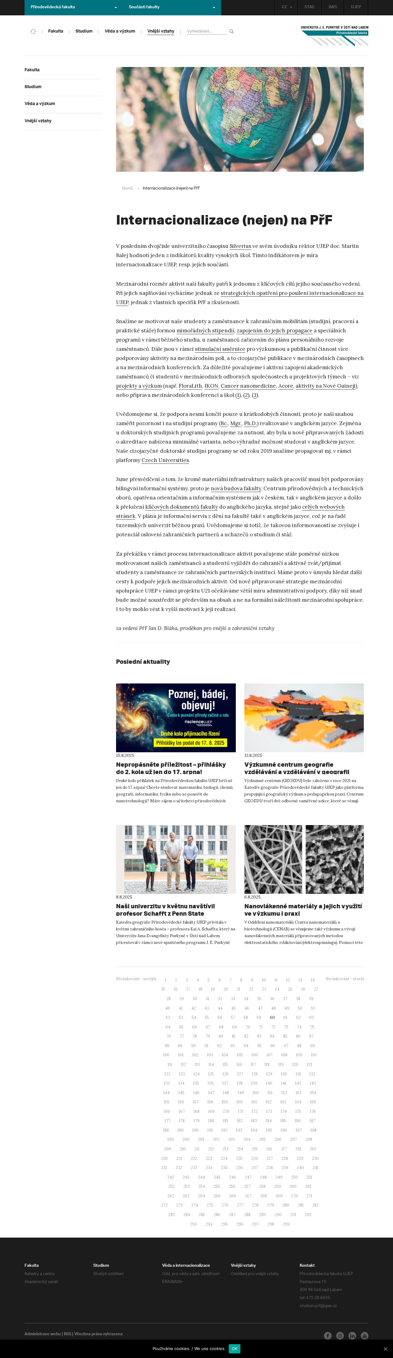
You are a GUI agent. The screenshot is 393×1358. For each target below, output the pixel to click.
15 (163, 989)
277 (240, 1205)
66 (194, 1027)
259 (277, 1186)
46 (246, 1008)
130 (284, 1074)
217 (284, 1149)
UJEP (356, 8)
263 (186, 1196)
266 (232, 1196)
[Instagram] (340, 1336)
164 (298, 1102)
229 (300, 1158)
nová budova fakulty (236, 488)
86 (298, 1036)
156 (181, 1102)
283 (171, 1214)
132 (312, 1074)
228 (285, 1158)
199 (170, 1139)
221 (179, 1158)
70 (248, 1027)
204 (247, 1139)
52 (168, 1017)
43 (206, 1008)
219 (313, 1149)
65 (181, 1027)
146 (196, 1092)
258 (262, 1186)
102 (195, 1055)
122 (167, 1074)
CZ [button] (284, 8)
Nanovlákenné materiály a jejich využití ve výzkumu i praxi (303, 909)
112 (183, 1064)
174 (284, 1111)
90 (193, 1045)
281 (301, 1205)
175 (298, 1111)
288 (247, 1214)
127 (240, 1074)
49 (286, 1008)
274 (194, 1205)
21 (238, 989)
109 (299, 1055)
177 (167, 1120)
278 (255, 1205)
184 (269, 1120)
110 (314, 1055)
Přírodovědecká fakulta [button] (53, 8)
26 (303, 989)
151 (270, 1092)
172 (255, 1111)
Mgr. (236, 423)
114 (211, 1064)
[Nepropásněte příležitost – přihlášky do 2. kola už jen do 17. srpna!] (176, 717)
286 (217, 1214)
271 (309, 1196)
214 (240, 1149)
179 (196, 1120)
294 (208, 1224)
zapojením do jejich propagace (275, 330)
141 (283, 1083)
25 (290, 989)
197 (299, 1130)
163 (283, 1102)
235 (224, 1167)
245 (217, 1177)
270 (294, 1196)
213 (225, 1149)
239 (285, 1167)
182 (240, 1120)
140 (269, 1083)
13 (300, 980)
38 (298, 998)
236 (239, 1167)
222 (194, 1158)
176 (313, 1111)
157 (196, 1102)
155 (166, 1102)
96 (272, 1045)
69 (234, 1027)
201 (201, 1139)
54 (194, 1017)
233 (194, 1167)
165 (313, 1102)
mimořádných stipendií (205, 330)
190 (195, 1130)
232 (179, 1167)
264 (201, 1196)
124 (196, 1074)
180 (211, 1120)
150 (256, 1092)
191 (210, 1130)
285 (202, 1214)
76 (168, 1036)
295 (224, 1224)
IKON (211, 385)
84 (272, 1036)
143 (313, 1083)
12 (288, 980)
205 (262, 1139)
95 (259, 1045)
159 (225, 1102)
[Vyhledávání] (232, 31)
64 (167, 1027)
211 (197, 1149)
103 (210, 1055)
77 (182, 1036)
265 (217, 1196)
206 (278, 1139)
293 (193, 1224)
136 (211, 1083)
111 (170, 1064)
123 (182, 1074)
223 (209, 1158)
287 (232, 1214)
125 (211, 1074)
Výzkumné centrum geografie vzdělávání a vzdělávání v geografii (296, 768)
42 (193, 1008)
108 (284, 1055)
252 (171, 1186)
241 (316, 1167)
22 (251, 989)
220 (164, 1158)
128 (255, 1074)
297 (255, 1224)
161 (254, 1102)
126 (226, 1074)
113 (197, 1064)
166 (167, 1111)
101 (181, 1055)
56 (220, 1017)
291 (293, 1214)
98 (299, 1045)
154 (313, 1092)
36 (272, 998)
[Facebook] (328, 1336)
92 (219, 1045)
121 (309, 1064)
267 (248, 1196)
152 (284, 1092)
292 (308, 1214)
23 (264, 989)
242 (170, 1177)
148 (226, 1092)
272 (164, 1205)
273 (179, 1205)
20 (226, 989)
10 (264, 980)
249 (278, 1177)
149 (241, 1092)
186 (298, 1120)
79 (207, 1036)
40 (167, 1008)
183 (254, 1120)
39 (311, 998)
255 (217, 1186)
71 (261, 1027)
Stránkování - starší (345, 978)
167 (182, 1111)
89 (180, 1045)
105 (240, 1055)
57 (233, 1017)
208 (308, 1139)
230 (315, 1158)
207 (293, 1139)
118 (267, 1064)
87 (311, 1036)
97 (286, 1045)
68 (221, 1027)
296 (239, 1224)
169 (211, 1111)
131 (298, 1074)
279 (270, 1205)
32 (220, 998)
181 (225, 1120)
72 (273, 1027)
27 (316, 989)
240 (300, 1167)
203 (231, 1139)
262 (170, 1196)
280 (285, 1205)
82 (246, 1036)
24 (277, 989)
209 (167, 1149)
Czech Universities (165, 460)
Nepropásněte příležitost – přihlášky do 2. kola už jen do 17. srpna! (171, 768)
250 (294, 1177)
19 (213, 989)
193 (239, 1130)
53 (181, 1017)
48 (273, 1008)
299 (286, 1224)
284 (186, 1214)
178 (182, 1120)
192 (224, 1130)
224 (224, 1158)
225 (239, 1158)
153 (299, 1092)
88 (167, 1045)
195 (269, 1130)
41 (181, 1008)
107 (270, 1055)
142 (298, 1083)
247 (248, 1177)
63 (311, 1017)
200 (185, 1139)
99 (312, 1045)
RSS (67, 1335)
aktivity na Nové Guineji (326, 385)
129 (269, 1074)
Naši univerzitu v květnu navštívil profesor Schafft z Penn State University (165, 913)
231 (164, 1167)
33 (233, 998)
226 (254, 1158)
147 (211, 1092)
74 (299, 1027)
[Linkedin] (352, 1336)
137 (225, 1083)
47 (260, 1008)
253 (186, 1186)
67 (208, 1027)
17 (188, 989)
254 (201, 1186)
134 (181, 1083)
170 (226, 1111)
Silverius (240, 246)
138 (240, 1083)
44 (220, 1008)
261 (308, 1186)
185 (283, 1120)
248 (263, 1177)
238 (270, 1167)
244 (201, 1177)
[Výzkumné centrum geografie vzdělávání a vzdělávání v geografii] (304, 717)
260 (293, 1186)
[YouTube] (364, 1336)
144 (166, 1092)
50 (300, 1008)
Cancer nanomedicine (248, 385)
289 (262, 1214)
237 (254, 1167)
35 (259, 998)
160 (239, 1102)
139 (254, 1083)
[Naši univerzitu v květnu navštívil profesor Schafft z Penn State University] (176, 859)
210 (183, 1149)
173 (269, 1111)
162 (269, 1102)
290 (278, 1214)
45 (233, 1008)
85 (285, 1036)
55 (207, 1017)
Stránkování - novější (136, 978)
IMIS (333, 8)
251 (309, 1177)
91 (206, 1045)
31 (207, 998)
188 (166, 1130)
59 (259, 1017)
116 (239, 1064)
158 (210, 1102)
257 (247, 1186)
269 (278, 1196)
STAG (309, 8)
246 (232, 1177)
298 (270, 1224)
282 (315, 1205)
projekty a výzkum (139, 385)
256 (232, 1186)
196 (284, 1130)
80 (221, 1036)
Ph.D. (250, 423)
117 (253, 1064)
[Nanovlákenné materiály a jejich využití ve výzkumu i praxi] (304, 859)
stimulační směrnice (220, 349)
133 (167, 1083)
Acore (285, 385)
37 (285, 998)
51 (313, 1008)
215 (255, 1149)
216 (269, 1149)
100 (166, 1055)
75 (312, 1027)
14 (313, 980)
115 (225, 1064)
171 (240, 1111)
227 (270, 1158)
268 (263, 1196)
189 (180, 1130)
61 (285, 1017)
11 (276, 980)
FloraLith (190, 385)
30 (195, 998)
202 (216, 1139)
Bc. (224, 423)
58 (246, 1017)
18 (200, 989)
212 (211, 1149)
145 (181, 1092)
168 (196, 1111)
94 (245, 1045)
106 (254, 1055)
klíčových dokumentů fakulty (181, 506)
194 (254, 1130)
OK (235, 1348)
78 (195, 1036)
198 (313, 1130)
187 (312, 1120)
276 (225, 1205)
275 (210, 1205)
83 (259, 1036)
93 (232, 1045)
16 (176, 989)
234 (209, 1167)
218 (298, 1149)
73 (286, 1027)
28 (168, 998)
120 (295, 1064)
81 (233, 1036)
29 (181, 998)
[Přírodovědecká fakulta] (33, 31)
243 (186, 1177)
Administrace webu (43, 1335)
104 (225, 1055)
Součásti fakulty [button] (144, 8)
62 (298, 1017)
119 (281, 1064)
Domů (127, 188)
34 (246, 998)
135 (196, 1083)
